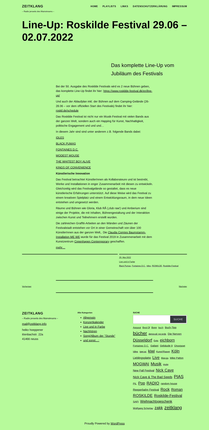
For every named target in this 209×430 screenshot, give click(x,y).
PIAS (179, 376)
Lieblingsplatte (142, 357)
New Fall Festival (143, 370)
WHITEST (69, 161)
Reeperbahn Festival (146, 389)
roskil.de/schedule (67, 110)
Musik (156, 364)
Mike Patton (176, 358)
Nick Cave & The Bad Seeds (152, 377)
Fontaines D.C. (138, 266)
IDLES (60, 137)
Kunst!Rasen (163, 351)
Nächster (183, 286)
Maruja (164, 358)
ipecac (143, 351)
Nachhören (90, 331)
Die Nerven (175, 333)
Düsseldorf (142, 340)
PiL (135, 383)
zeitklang (32, 6)
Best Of (146, 327)
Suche (178, 319)
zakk (159, 408)
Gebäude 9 (166, 345)
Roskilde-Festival (170, 266)
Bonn (154, 327)
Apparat (137, 327)
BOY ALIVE (83, 161)
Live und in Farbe (127, 262)
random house (169, 383)
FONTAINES (64, 149)
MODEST (62, 155)
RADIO (153, 383)
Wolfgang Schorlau (143, 408)
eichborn (167, 340)
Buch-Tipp (170, 327)
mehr (59, 247)
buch (160, 327)
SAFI (136, 401)
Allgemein (89, 317)
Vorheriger (26, 286)
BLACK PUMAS (66, 143)
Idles (149, 266)
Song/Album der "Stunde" (99, 335)
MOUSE (74, 155)
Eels (156, 340)
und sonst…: (91, 340)
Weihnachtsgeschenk (156, 401)
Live (156, 357)
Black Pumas (125, 266)
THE (59, 161)
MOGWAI (141, 364)
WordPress (118, 423)
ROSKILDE (157, 266)
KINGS (61, 167)
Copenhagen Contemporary (91, 241)
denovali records (157, 334)
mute (165, 364)
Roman (177, 389)
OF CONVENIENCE (78, 167)
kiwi (151, 351)
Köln (175, 351)
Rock (165, 389)
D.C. (75, 149)
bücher (140, 333)
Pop (141, 383)
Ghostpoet (179, 345)
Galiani (154, 345)
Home (94, 6)
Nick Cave (165, 370)
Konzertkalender (93, 322)
